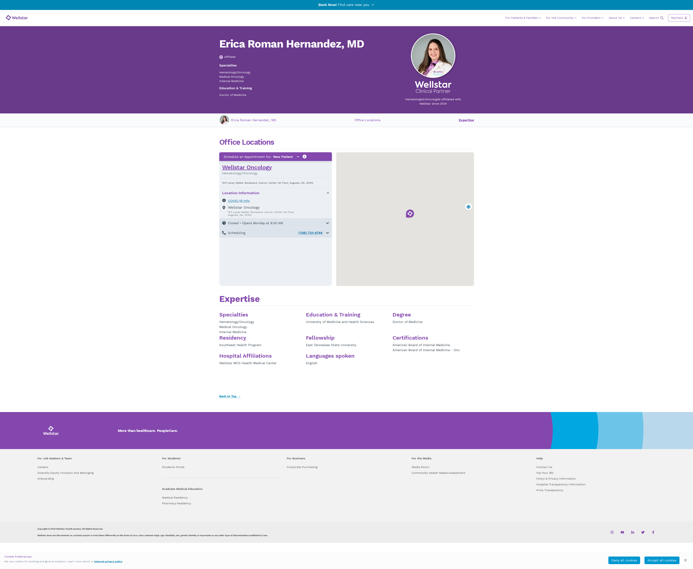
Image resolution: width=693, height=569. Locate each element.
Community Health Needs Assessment (438, 473)
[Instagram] (612, 532)
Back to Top (228, 396)
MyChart (677, 18)
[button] (275, 223)
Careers (636, 18)
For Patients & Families (522, 18)
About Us (616, 18)
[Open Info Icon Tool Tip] (304, 157)
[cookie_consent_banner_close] (685, 560)
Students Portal (173, 467)
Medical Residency (175, 497)
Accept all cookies (662, 560)
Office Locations (367, 120)
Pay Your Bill (544, 473)
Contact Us (544, 467)
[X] (643, 532)
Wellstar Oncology (247, 167)
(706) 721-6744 (310, 233)
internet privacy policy (108, 561)
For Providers (591, 18)
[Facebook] (653, 532)
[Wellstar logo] (17, 17)
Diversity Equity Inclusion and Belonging (65, 473)
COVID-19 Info (239, 201)
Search (654, 18)
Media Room (420, 467)
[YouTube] (622, 532)
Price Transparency (549, 490)
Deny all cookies (624, 560)
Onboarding (45, 478)
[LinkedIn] (632, 532)
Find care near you (344, 5)
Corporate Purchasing (302, 467)
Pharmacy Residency (176, 503)
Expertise (466, 120)
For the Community (560, 18)
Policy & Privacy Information (556, 478)
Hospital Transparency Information (560, 484)
